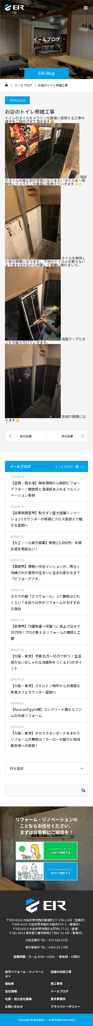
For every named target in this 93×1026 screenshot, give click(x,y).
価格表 (9, 983)
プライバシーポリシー (65, 1006)
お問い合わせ (14, 1006)
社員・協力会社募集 (18, 999)
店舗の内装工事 (61, 971)
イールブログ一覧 (67, 466)
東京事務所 (58, 999)
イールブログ (59, 991)
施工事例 (56, 983)
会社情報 (11, 991)
